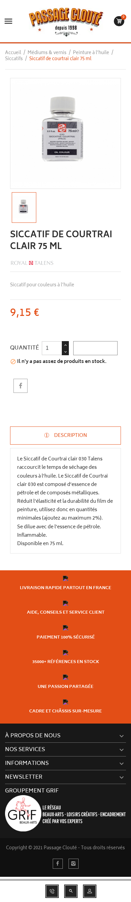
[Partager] (20, 386)
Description (70, 436)
